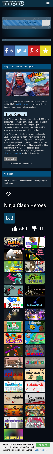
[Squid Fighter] (13, 278)
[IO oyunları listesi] (13, 3)
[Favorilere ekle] (8, 195)
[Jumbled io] (35, 362)
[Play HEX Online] (35, 350)
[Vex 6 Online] (13, 302)
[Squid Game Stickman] (35, 254)
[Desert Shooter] (13, 410)
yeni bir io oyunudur (23, 104)
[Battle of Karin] (35, 302)
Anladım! (43, 445)
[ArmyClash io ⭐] (13, 242)
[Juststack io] (13, 422)
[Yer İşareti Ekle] (45, 50)
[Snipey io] (35, 326)
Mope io (17, 153)
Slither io (7, 153)
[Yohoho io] (35, 410)
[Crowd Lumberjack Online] (35, 338)
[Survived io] (13, 362)
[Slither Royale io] (35, 386)
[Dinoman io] (35, 374)
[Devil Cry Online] (35, 314)
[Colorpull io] (13, 434)
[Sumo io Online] (13, 338)
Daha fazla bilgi (41, 450)
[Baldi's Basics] (35, 242)
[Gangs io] (35, 422)
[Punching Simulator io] (13, 326)
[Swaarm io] (13, 350)
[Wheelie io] (35, 398)
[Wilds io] (13, 398)
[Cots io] (13, 314)
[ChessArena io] (13, 266)
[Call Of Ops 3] (35, 266)
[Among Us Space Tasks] (13, 290)
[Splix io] (13, 374)
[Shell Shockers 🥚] (13, 254)
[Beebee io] (13, 386)
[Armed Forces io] (35, 290)
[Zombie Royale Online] (35, 278)
